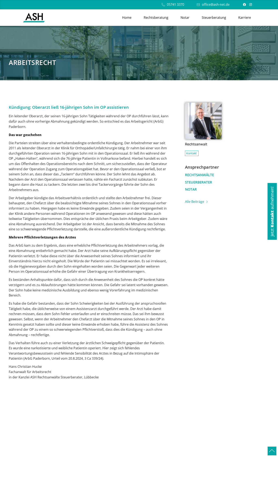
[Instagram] (250, 4)
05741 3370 (175, 4)
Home (126, 17)
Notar (185, 17)
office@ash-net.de (216, 4)
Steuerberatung (214, 17)
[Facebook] (244, 4)
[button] (272, 211)
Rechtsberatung (156, 17)
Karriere (244, 17)
